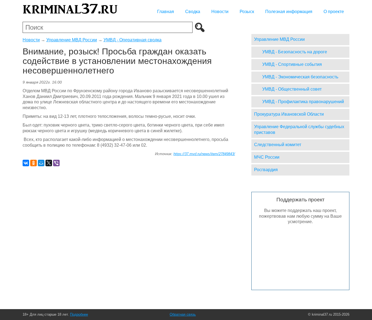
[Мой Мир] (41, 163)
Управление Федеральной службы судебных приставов (299, 129)
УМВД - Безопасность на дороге (294, 52)
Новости (219, 11)
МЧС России (266, 157)
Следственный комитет (277, 144)
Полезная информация (288, 11)
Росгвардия (266, 169)
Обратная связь (183, 314)
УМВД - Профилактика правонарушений (303, 101)
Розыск (247, 11)
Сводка (192, 11)
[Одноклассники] (33, 163)
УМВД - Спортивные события (292, 64)
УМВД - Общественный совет (292, 89)
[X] (48, 163)
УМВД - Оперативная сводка (132, 40)
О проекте (334, 11)
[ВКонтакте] (26, 163)
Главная (165, 11)
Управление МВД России (71, 40)
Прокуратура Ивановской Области (289, 114)
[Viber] (56, 163)
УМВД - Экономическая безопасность (300, 77)
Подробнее (79, 314)
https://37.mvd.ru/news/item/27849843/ (204, 154)
